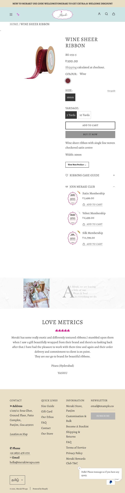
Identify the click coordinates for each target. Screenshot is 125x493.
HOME (14, 24)
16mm (70, 97)
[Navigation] (10, 14)
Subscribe (103, 415)
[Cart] (113, 13)
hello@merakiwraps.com (25, 462)
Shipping (71, 67)
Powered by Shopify (40, 488)
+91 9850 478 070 (20, 453)
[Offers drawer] (18, 14)
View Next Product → (77, 164)
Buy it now (90, 134)
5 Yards (71, 115)
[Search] (106, 13)
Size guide (111, 90)
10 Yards (85, 115)
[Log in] (99, 14)
